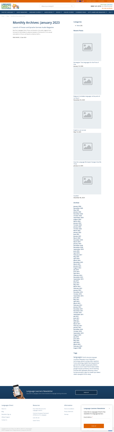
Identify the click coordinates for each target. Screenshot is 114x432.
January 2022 (77, 232)
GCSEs (85, 374)
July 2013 (76, 281)
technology (77, 361)
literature (76, 367)
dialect (98, 372)
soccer (81, 367)
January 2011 (77, 327)
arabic (91, 361)
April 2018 (76, 253)
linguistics (92, 359)
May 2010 (76, 340)
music (87, 359)
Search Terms (36, 420)
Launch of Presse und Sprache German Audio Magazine (33, 27)
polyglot (83, 365)
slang (89, 374)
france (76, 363)
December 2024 (78, 214)
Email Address (88, 417)
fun (89, 372)
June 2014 (76, 271)
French (89, 367)
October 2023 (78, 225)
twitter (97, 367)
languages (78, 357)
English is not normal (80, 130)
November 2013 (78, 277)
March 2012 (77, 303)
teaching (96, 368)
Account (91, 1)
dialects (95, 365)
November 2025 (78, 208)
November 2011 (78, 311)
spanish (82, 361)
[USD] (83, 1)
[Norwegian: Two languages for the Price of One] (87, 60)
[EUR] (80, 1)
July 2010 (76, 337)
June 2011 (76, 318)
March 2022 (77, 230)
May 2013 (76, 285)
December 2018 (78, 245)
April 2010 (76, 342)
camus (96, 370)
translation (76, 359)
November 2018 (78, 247)
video (86, 372)
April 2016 (76, 258)
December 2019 (78, 240)
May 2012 (76, 299)
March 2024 (77, 221)
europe (76, 372)
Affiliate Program (6, 417)
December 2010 (78, 329)
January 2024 (77, 223)
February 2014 (78, 275)
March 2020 (77, 238)
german (76, 365)
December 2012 (78, 292)
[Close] (109, 408)
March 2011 (77, 324)
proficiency (86, 368)
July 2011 (76, 316)
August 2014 (77, 268)
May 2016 (76, 257)
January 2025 (77, 212)
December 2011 (78, 309)
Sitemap (66, 414)
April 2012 (76, 301)
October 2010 (78, 331)
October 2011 (78, 312)
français (80, 368)
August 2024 (77, 219)
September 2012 (78, 296)
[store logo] (11, 6)
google (76, 368)
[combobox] (57, 6)
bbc (79, 365)
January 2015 (77, 266)
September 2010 (78, 333)
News (78, 25)
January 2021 (77, 236)
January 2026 (77, 206)
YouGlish (76, 196)
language (94, 357)
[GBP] (77, 1)
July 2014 (76, 270)
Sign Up (86, 392)
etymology (81, 363)
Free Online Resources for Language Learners (39, 409)
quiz (95, 372)
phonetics (81, 372)
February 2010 (78, 346)
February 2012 (78, 305)
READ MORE (16, 37)
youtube (76, 370)
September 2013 (78, 279)
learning (91, 363)
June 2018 (76, 251)
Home (3, 16)
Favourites (101, 1)
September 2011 (78, 314)
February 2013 (78, 288)
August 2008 (77, 348)
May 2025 (76, 210)
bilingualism (82, 359)
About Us (4, 408)
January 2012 (77, 307)
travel (85, 367)
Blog (8, 16)
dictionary (91, 370)
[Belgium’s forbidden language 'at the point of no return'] (87, 94)
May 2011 (76, 320)
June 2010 (76, 339)
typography (89, 365)
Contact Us (4, 420)
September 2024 (78, 217)
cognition (96, 361)
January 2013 (77, 290)
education (89, 357)
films (80, 370)
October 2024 (78, 216)
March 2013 (77, 286)
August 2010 (77, 335)
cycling (87, 361)
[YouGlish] (87, 194)
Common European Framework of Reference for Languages (41, 414)
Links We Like (36, 417)
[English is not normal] (87, 128)
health (92, 372)
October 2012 (78, 294)
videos (76, 374)
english (86, 363)
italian (93, 367)
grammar (96, 363)
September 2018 (78, 249)
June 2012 (76, 298)
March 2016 (77, 260)
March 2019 (77, 242)
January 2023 (77, 227)
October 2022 (78, 229)
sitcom (91, 368)
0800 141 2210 (96, 6)
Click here (109, 4)
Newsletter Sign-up (6, 414)
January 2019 (77, 244)
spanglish (81, 374)
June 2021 (76, 234)
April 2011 (76, 322)
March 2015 (77, 264)
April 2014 (76, 273)
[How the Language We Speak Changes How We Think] (87, 160)
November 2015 (78, 262)
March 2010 (77, 344)
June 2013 (76, 283)
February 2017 (78, 255)
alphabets (85, 370)
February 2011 (78, 326)
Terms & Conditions (69, 408)
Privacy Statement (68, 411)
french (84, 357)
